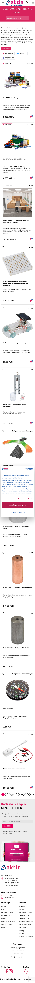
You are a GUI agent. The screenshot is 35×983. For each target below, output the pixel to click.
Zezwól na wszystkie (17, 505)
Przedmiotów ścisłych (10, 9)
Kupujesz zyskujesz (17, 972)
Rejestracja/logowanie (17, 963)
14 (21, 794)
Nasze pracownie (25, 940)
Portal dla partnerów (26, 952)
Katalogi (21, 946)
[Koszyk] (33, 3)
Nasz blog (22, 943)
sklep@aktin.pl (9, 913)
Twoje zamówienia (17, 966)
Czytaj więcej (6, 48)
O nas (3, 924)
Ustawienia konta (17, 969)
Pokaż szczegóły (24, 499)
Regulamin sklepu (7, 928)
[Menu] (2, 3)
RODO (3, 934)
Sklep (18, 8)
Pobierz (21, 949)
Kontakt (3, 921)
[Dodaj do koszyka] (31, 117)
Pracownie (25, 8)
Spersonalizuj (16, 512)
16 (28, 794)
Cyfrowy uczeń (24, 931)
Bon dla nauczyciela (25, 928)
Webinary (22, 924)
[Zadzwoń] (27, 3)
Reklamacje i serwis (8, 937)
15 (24, 794)
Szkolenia (22, 921)
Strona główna (10, 8)
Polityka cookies (6, 931)
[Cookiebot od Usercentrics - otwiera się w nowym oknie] (25, 469)
